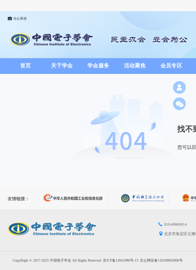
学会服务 (98, 65)
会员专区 (171, 65)
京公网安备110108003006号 (161, 260)
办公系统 (20, 18)
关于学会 (62, 65)
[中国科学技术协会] (145, 198)
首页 (25, 65)
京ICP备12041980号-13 (120, 260)
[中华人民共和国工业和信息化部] (75, 198)
